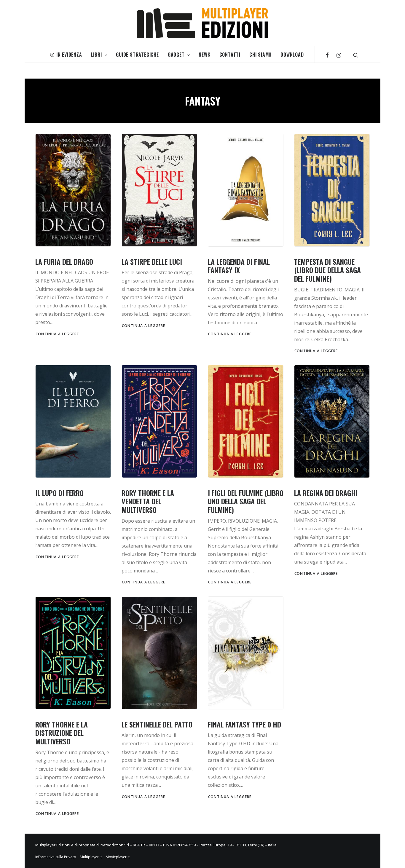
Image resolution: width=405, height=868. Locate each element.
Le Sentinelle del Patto (157, 724)
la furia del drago (64, 261)
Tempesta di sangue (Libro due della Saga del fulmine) (327, 270)
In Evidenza (69, 54)
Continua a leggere (57, 333)
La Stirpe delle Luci (152, 261)
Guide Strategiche (137, 54)
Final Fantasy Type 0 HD (244, 724)
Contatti (229, 54)
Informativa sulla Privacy (55, 856)
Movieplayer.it (118, 856)
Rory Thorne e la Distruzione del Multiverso (61, 733)
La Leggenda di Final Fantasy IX (239, 265)
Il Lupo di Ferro (59, 492)
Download (292, 54)
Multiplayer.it (91, 856)
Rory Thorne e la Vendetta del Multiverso (148, 501)
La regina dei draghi (326, 492)
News (204, 54)
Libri (96, 54)
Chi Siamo (260, 54)
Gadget (176, 54)
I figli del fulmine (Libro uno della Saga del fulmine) (245, 501)
